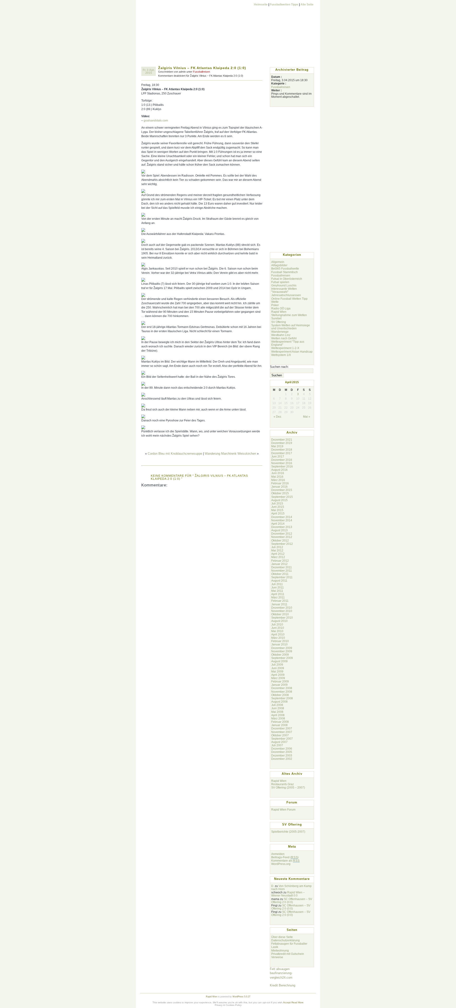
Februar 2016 (280, 483)
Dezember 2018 (281, 449)
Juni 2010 (277, 627)
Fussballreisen (201, 71)
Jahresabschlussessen (286, 295)
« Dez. (278, 416)
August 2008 (279, 701)
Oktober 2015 (280, 493)
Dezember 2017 (281, 453)
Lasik (274, 946)
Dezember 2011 (281, 567)
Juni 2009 (277, 668)
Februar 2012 (280, 560)
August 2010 (279, 620)
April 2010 (278, 634)
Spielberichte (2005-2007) (288, 831)
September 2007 (282, 738)
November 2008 (281, 691)
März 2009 (278, 678)
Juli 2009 (277, 664)
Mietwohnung (280, 950)
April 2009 (278, 674)
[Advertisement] (228, 54)
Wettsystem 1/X (281, 354)
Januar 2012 (279, 563)
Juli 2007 (277, 745)
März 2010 (278, 637)
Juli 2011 (277, 584)
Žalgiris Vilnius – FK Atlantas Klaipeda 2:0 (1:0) (202, 68)
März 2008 (278, 718)
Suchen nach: (279, 367)
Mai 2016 (277, 476)
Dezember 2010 (281, 607)
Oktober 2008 (280, 694)
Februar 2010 (280, 641)
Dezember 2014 (281, 516)
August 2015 (279, 500)
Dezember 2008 (281, 688)
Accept (287, 1002)
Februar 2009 (280, 681)
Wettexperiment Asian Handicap (292, 351)
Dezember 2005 (281, 751)
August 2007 (279, 741)
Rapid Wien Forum (283, 809)
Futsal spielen (280, 282)
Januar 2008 (279, 725)
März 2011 (278, 597)
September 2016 (282, 466)
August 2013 (279, 530)
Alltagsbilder (279, 265)
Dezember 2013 (281, 526)
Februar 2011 (280, 600)
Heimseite (261, 4)
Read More (297, 1002)
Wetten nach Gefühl (284, 338)
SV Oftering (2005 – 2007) (288, 787)
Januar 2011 (279, 604)
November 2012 (281, 536)
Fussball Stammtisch (284, 272)
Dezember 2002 (281, 758)
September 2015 (282, 496)
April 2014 (278, 523)
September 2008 (282, 698)
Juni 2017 (277, 456)
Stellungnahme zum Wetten (289, 315)
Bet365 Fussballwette (285, 268)
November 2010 (281, 610)
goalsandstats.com (156, 120)
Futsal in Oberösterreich (286, 278)
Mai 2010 (277, 631)
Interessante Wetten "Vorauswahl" (284, 290)
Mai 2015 (277, 510)
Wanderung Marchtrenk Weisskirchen (230, 453)
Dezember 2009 (281, 647)
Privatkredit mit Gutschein (287, 953)
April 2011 (277, 594)
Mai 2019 (277, 446)
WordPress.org (280, 863)
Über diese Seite (282, 936)
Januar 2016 (279, 486)
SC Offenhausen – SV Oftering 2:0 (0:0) (291, 900)
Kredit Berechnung (282, 985)
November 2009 (281, 651)
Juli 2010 (277, 624)
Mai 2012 (277, 550)
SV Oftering (278, 321)
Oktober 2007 (280, 735)
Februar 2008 (280, 721)
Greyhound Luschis (283, 285)
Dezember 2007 (281, 728)
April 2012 (278, 553)
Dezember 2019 (281, 442)
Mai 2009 (277, 671)
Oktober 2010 (280, 614)
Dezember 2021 (281, 439)
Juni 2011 (277, 587)
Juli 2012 (277, 547)
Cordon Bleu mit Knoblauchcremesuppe (175, 453)
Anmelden (278, 853)
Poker (275, 305)
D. (272, 885)
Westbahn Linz (280, 334)
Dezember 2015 (281, 489)
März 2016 (278, 479)
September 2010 (282, 617)
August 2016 (279, 469)
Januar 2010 (279, 644)
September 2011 (282, 577)
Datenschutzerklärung (285, 940)
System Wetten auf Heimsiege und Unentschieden (290, 327)
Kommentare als (285, 860)
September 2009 (282, 657)
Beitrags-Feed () (285, 857)
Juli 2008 (277, 704)
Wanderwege (280, 331)
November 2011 (281, 570)
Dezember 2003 (281, 755)
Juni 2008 (277, 708)
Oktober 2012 (280, 540)
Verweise (277, 957)
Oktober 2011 (280, 573)
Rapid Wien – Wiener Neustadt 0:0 (288, 894)
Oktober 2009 (280, 654)
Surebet (276, 318)
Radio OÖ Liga (280, 308)
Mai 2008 (277, 711)
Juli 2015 (277, 503)
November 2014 (281, 520)
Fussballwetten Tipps (284, 4)
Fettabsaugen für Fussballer (289, 943)
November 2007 (281, 731)
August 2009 (279, 661)
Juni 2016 (277, 473)
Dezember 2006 (281, 748)
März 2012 (278, 557)
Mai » (306, 416)
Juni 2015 (277, 506)
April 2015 (278, 513)
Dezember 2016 (281, 459)
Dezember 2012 (281, 533)
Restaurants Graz (282, 784)
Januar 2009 (279, 684)
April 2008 (278, 715)
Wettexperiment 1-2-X (285, 348)
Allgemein (277, 261)
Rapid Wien (278, 311)
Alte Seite (307, 4)
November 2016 (281, 463)
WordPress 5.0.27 (241, 996)
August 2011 (279, 580)
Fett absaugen (280, 969)
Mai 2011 (277, 590)
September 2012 (282, 543)
